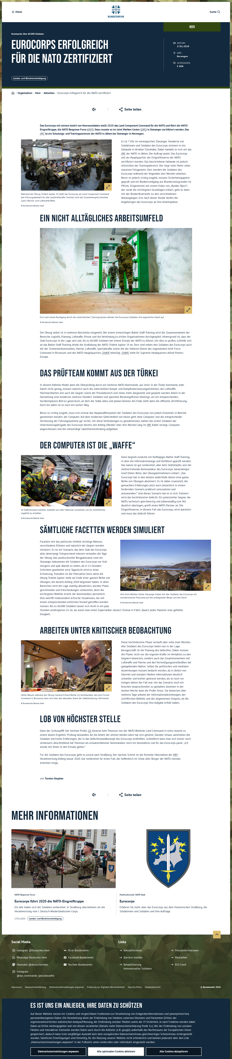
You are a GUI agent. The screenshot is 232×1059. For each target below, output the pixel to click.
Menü (18, 12)
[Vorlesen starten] (94, 109)
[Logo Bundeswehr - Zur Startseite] (116, 12)
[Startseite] (13, 93)
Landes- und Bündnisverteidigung (29, 78)
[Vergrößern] (108, 187)
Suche (213, 12)
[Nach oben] (217, 934)
